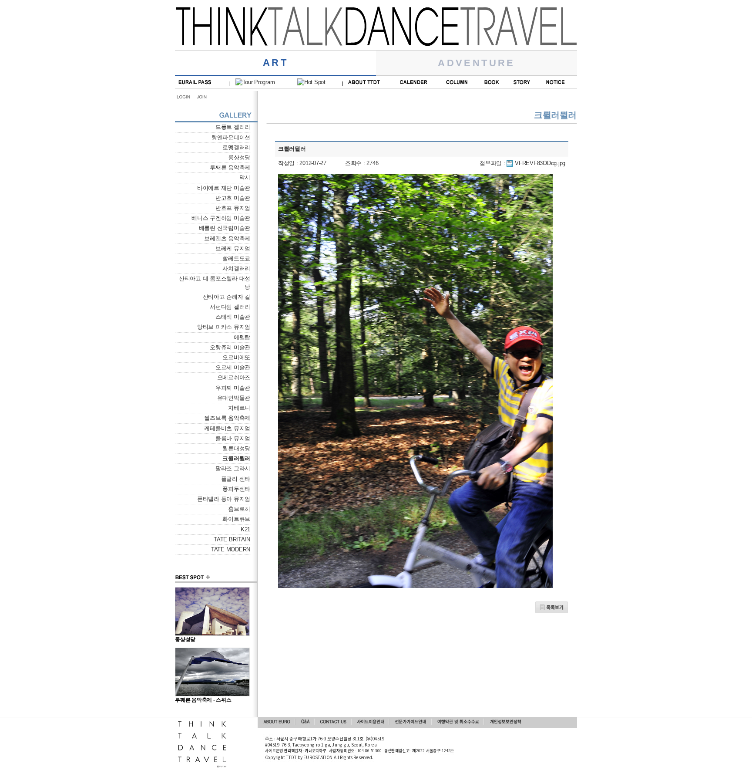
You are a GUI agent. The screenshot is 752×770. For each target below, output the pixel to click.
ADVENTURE (476, 62)
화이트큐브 (236, 519)
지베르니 (239, 408)
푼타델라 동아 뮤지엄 (223, 499)
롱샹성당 (239, 157)
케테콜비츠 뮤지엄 (227, 428)
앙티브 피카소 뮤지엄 (223, 327)
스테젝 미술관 (232, 317)
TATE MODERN (230, 549)
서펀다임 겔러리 (230, 307)
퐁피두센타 (236, 489)
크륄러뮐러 (236, 458)
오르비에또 (236, 357)
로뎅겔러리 (236, 147)
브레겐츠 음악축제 (227, 238)
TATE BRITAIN (232, 539)
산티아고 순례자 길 (226, 297)
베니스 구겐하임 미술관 (220, 218)
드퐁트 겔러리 (232, 127)
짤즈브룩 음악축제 (227, 418)
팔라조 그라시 (232, 468)
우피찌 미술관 (232, 388)
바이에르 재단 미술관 (223, 188)
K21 (245, 529)
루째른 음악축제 (230, 167)
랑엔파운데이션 (231, 137)
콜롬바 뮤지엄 (232, 438)
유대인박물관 (233, 398)
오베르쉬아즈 (233, 377)
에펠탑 (242, 337)
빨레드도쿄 (236, 258)
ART (275, 62)
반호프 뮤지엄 (232, 208)
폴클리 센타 (235, 479)
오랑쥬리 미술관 (230, 347)
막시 (244, 177)
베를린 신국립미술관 (224, 228)
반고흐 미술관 (232, 198)
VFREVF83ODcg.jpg (540, 163)
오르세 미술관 (232, 367)
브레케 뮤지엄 (232, 248)
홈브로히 (239, 509)
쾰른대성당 (236, 448)
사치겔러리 (236, 268)
